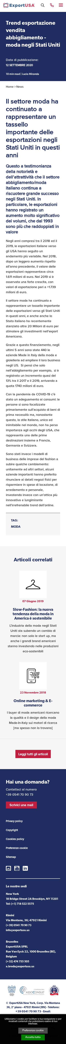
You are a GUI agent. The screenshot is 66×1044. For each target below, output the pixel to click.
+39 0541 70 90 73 (52, 5)
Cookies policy (15, 839)
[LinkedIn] (25, 868)
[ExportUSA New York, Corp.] (18, 6)
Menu (61, 5)
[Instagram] (8, 868)
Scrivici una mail (21, 805)
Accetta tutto (33, 1037)
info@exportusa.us (18, 930)
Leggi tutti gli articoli (33, 754)
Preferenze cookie (33, 1030)
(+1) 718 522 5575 (22, 904)
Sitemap (11, 857)
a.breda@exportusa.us (20, 966)
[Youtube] (16, 868)
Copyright (12, 830)
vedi (33, 612)
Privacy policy (14, 821)
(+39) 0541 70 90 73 (18, 925)
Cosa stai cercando (42, 5)
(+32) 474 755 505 (17, 961)
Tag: (14, 520)
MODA (16, 526)
